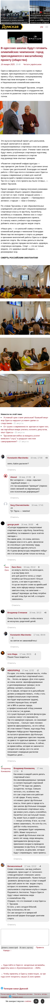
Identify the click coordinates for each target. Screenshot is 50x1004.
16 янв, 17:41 (37, 505)
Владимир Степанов (17, 613)
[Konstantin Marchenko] (3, 457)
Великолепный (14, 866)
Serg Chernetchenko (19, 505)
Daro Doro (16, 567)
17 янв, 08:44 (39, 635)
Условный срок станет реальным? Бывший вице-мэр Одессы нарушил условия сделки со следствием (24, 420)
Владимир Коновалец (24, 768)
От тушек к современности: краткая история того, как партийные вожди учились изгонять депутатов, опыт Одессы (25, 430)
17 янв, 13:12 (30, 866)
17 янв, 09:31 (25, 654)
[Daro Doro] (6, 570)
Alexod (13, 477)
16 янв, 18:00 (27, 524)
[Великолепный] (3, 866)
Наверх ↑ (7, 950)
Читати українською (32, 64)
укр (41, 27)
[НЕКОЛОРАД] (3, 670)
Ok (36, 1001)
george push (13, 524)
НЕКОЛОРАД (13, 670)
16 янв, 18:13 (35, 613)
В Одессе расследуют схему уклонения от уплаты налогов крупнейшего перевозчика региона (14, 20)
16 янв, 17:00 (36, 458)
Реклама (25, 44)
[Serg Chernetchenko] (5, 505)
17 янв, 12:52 (28, 670)
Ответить (11, 470)
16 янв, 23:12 (29, 567)
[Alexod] (5, 477)
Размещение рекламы (25, 994)
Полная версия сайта (8, 994)
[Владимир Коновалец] (6, 771)
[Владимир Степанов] (3, 612)
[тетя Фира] (3, 654)
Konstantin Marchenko (17, 458)
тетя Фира (12, 654)
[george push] (3, 524)
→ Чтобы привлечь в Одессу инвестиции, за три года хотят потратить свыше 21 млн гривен (23, 975)
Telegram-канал (17, 997)
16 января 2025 (8, 64)
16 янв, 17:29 (25, 477)
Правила (40, 947)
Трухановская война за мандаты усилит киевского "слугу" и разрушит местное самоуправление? (20, 439)
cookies (28, 1001)
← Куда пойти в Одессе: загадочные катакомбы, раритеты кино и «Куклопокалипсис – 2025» (23, 966)
